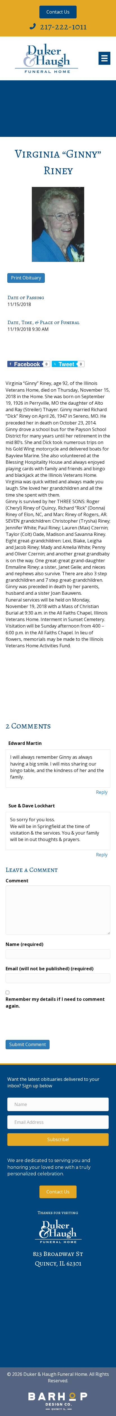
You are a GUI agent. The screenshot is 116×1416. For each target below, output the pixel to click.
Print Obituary (26, 278)
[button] (58, 1139)
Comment (17, 881)
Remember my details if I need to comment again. (55, 1002)
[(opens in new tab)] (58, 1401)
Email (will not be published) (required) (49, 968)
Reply (102, 792)
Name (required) (24, 944)
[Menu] (104, 58)
